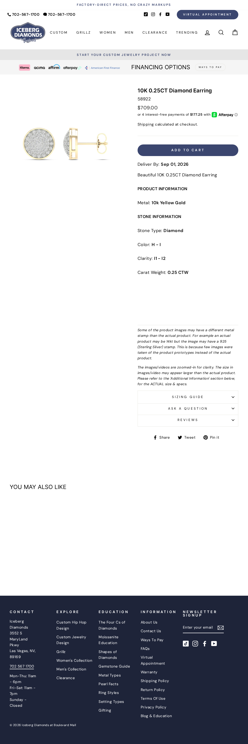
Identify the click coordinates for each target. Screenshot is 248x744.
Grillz (83, 32)
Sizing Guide (188, 397)
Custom (59, 32)
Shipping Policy (155, 680)
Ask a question (188, 408)
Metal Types (110, 675)
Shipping (146, 124)
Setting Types (111, 701)
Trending (187, 32)
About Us (149, 622)
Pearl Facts (108, 684)
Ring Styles (109, 692)
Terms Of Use (153, 698)
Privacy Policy (153, 707)
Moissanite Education (109, 640)
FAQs (145, 648)
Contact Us (151, 631)
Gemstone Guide (114, 666)
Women (108, 32)
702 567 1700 (22, 666)
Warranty (149, 672)
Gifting (105, 710)
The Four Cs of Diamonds (112, 625)
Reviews (188, 420)
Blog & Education (156, 716)
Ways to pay (210, 67)
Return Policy (153, 689)
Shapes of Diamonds (108, 654)
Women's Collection (74, 660)
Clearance (155, 32)
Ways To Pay (152, 640)
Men (129, 32)
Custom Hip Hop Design (71, 625)
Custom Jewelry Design (71, 640)
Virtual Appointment (207, 14)
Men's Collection (71, 669)
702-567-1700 (25, 14)
